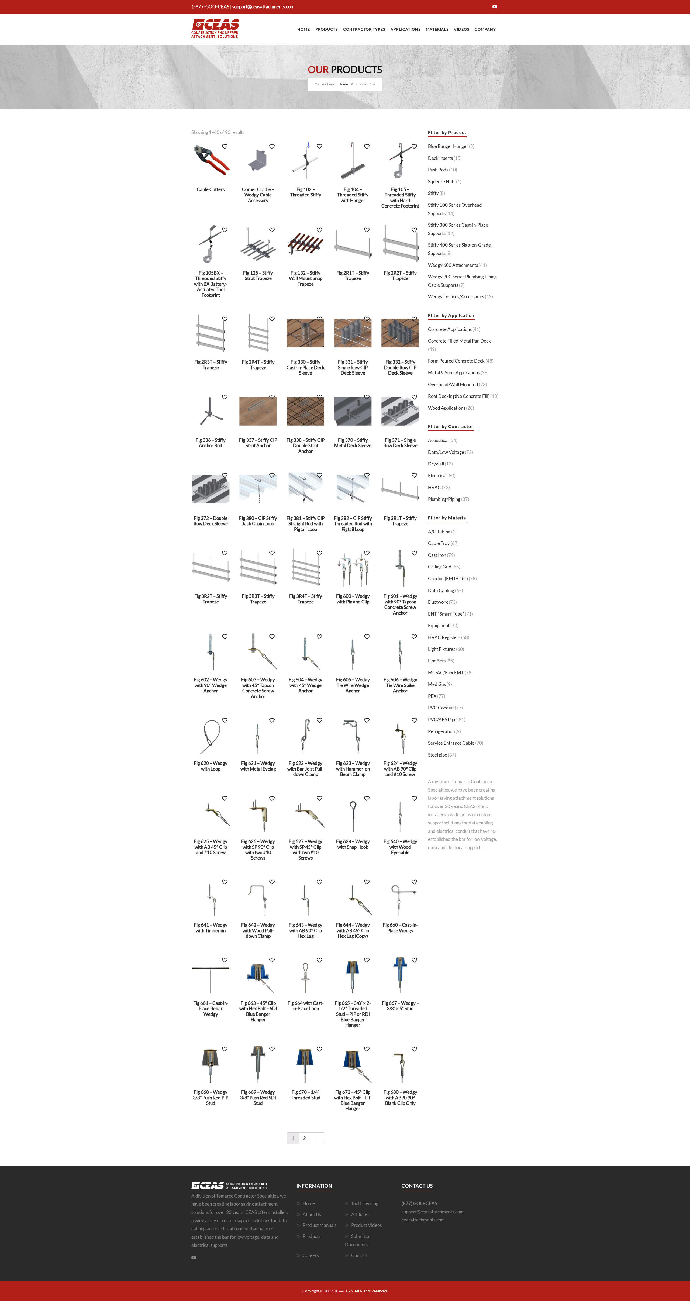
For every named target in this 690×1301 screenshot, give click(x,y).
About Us (312, 1214)
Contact (359, 1255)
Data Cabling (441, 590)
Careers (311, 1255)
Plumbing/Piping (444, 499)
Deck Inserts (440, 158)
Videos (461, 29)
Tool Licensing (364, 1203)
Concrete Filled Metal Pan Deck (459, 341)
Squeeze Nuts (441, 181)
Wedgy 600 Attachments (453, 265)
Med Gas (437, 684)
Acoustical (438, 440)
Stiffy (433, 193)
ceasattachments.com (423, 1220)
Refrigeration (441, 731)
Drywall (436, 464)
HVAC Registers (444, 637)
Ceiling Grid (439, 567)
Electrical (437, 475)
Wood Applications (446, 408)
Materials (437, 29)
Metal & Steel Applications (454, 372)
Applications (405, 29)
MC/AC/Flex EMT (446, 672)
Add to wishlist (224, 146)
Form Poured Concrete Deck (456, 361)
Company (485, 29)
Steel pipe (437, 755)
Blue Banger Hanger (448, 146)
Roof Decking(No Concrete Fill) (458, 396)
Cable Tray (439, 543)
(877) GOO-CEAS (419, 1203)
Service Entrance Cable (451, 743)
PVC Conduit (441, 707)
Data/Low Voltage (446, 452)
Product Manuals (319, 1225)
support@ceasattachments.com (263, 6)
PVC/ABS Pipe (442, 719)
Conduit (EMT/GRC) (448, 578)
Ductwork (438, 602)
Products (326, 29)
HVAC (434, 487)
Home (303, 29)
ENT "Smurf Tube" (446, 614)
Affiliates (360, 1214)
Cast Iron (437, 555)
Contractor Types (364, 29)
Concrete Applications (450, 329)
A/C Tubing (439, 531)
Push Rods (438, 169)
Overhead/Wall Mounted (453, 384)
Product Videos (366, 1225)
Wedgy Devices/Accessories (456, 296)
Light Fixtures (441, 649)
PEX (432, 696)
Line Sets (437, 661)
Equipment (439, 625)
